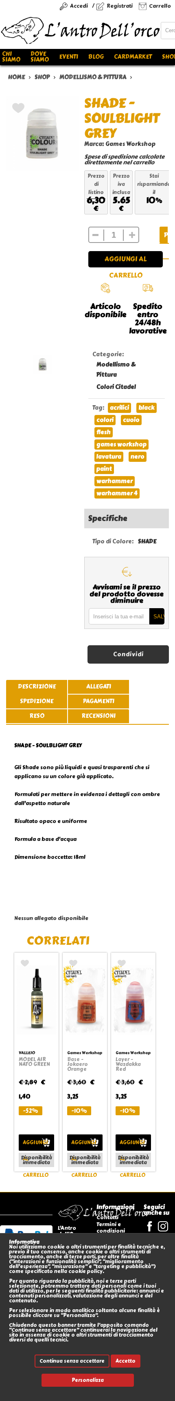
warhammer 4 (117, 493)
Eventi (68, 57)
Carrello (160, 6)
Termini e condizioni (110, 1227)
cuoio (131, 420)
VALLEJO (27, 1053)
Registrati (120, 6)
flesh (103, 432)
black (146, 408)
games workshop (121, 444)
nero (137, 456)
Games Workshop (130, 144)
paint (104, 469)
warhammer (114, 481)
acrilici (119, 408)
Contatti (107, 1217)
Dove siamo (40, 57)
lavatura (108, 456)
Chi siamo (11, 57)
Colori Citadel (116, 387)
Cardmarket (133, 57)
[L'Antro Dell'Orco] (80, 30)
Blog (96, 57)
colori (105, 420)
